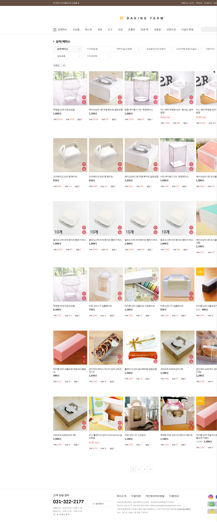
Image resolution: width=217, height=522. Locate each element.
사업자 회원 (187, 29)
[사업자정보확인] (184, 509)
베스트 (88, 29)
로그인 (191, 3)
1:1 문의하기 (98, 504)
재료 (100, 29)
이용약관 (136, 496)
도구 (110, 29)
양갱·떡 (144, 29)
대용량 (157, 29)
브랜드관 (171, 29)
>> (150, 469)
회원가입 (185, 3)
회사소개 (121, 496)
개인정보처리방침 (155, 496)
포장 (120, 29)
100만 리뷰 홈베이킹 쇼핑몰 (66, 3)
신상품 (76, 29)
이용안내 (174, 496)
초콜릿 (131, 29)
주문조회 (199, 3)
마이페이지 (208, 3)
